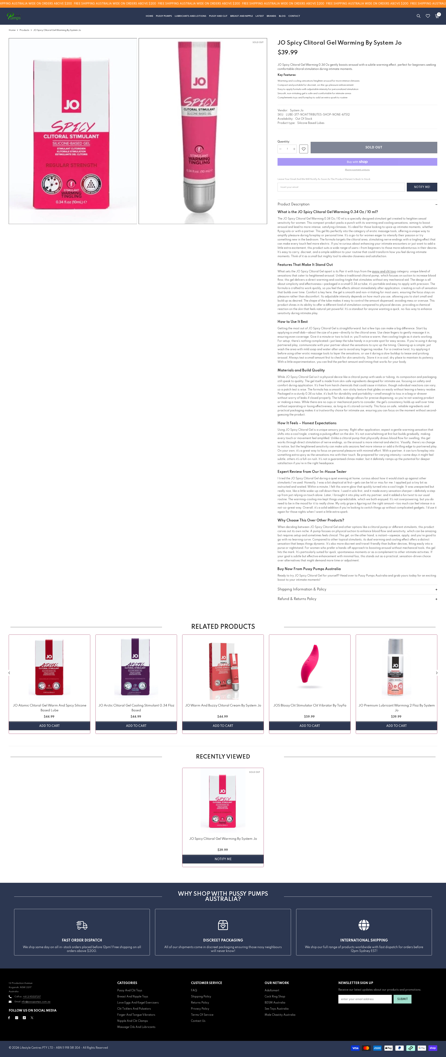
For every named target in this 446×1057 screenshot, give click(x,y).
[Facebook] (8, 1017)
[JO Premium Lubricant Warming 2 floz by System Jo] (396, 667)
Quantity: (284, 141)
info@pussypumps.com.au (36, 1002)
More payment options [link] (357, 170)
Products (24, 30)
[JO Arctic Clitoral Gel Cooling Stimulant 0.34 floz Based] (136, 667)
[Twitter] (31, 1017)
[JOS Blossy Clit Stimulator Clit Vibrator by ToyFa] (309, 667)
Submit (402, 999)
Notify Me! (422, 187)
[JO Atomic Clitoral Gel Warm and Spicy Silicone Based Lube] (49, 667)
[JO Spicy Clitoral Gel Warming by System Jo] (223, 800)
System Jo (296, 110)
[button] (9, 673)
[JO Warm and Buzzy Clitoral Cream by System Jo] (223, 667)
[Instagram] (16, 1017)
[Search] (418, 16)
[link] (303, 149)
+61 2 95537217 (32, 996)
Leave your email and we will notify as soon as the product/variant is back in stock (324, 179)
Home (12, 30)
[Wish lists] (428, 16)
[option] (49, 685)
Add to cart (49, 726)
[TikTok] (24, 1017)
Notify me (223, 859)
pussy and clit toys (384, 271)
